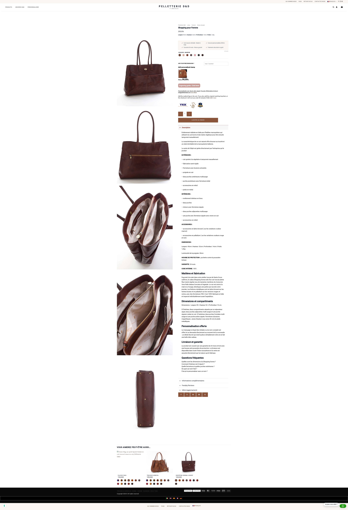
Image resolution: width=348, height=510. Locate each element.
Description (186, 127)
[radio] (180, 55)
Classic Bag (122, 475)
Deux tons (154, 491)
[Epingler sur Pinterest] (199, 394)
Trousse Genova (153, 475)
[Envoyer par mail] (193, 394)
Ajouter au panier (198, 120)
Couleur (181, 52)
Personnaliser (33, 7)
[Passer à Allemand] (181, 498)
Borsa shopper (201, 25)
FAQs (300, 1)
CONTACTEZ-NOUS (320, 1)
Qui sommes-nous (291, 1)
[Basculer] (180, 127)
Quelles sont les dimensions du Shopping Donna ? (199, 362)
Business (146, 491)
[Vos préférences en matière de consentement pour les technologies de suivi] (4, 505)
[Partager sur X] (187, 394)
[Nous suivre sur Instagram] (340, 1)
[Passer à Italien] (167, 498)
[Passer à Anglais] (170, 498)
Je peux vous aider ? (331, 504)
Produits (8, 7)
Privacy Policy (188, 490)
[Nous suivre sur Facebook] (338, 1)
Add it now (212, 98)
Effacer (226, 51)
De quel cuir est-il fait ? (189, 369)
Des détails (194, 92)
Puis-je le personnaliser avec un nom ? (195, 371)
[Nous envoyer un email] (342, 1)
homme (139, 491)
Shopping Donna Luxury (184, 475)
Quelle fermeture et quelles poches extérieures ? (198, 366)
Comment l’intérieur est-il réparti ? (193, 364)
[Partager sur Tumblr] (205, 394)
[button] (333, 7)
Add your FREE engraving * (186, 63)
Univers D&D (19, 7)
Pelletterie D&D (182, 25)
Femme (194, 25)
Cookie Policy (196, 490)
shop (188, 25)
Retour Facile (308, 1)
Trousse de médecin (124, 491)
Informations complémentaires (193, 381)
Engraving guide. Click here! (189, 85)
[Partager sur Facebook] (181, 394)
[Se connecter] (336, 7)
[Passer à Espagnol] (174, 498)
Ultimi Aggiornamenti (189, 390)
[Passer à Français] (177, 498)
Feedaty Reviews (188, 385)
